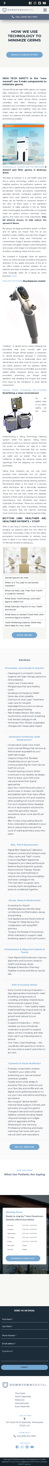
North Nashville (23, 1396)
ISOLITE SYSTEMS (12, 281)
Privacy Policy (14, 1462)
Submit (24, 1367)
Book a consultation (24, 55)
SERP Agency (25, 1464)
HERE (14, 276)
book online (24, 635)
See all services (24, 1147)
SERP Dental (35, 1462)
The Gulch (20, 1393)
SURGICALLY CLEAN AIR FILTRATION (23, 167)
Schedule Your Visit (23, 1258)
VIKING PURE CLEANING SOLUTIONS (24, 390)
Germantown (22, 1403)
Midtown (19, 1400)
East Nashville (22, 1406)
